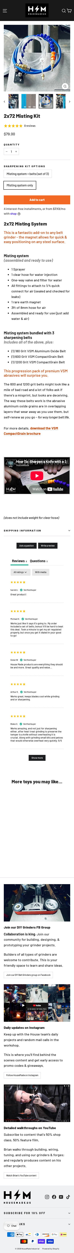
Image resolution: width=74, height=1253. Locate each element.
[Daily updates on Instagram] (37, 1003)
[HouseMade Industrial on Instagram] (47, 1196)
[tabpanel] (37, 666)
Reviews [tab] (19, 561)
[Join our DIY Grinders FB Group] (37, 903)
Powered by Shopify (50, 1248)
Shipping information (22, 530)
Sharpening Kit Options (24, 166)
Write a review (48, 545)
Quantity (12, 144)
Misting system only (20, 185)
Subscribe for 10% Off (25, 1213)
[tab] (38, 561)
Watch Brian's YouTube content (21, 1175)
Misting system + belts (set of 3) (28, 174)
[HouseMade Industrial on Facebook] (54, 1196)
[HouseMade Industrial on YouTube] (61, 1196)
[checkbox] (40, 572)
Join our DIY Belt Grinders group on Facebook (28, 975)
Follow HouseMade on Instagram (22, 1075)
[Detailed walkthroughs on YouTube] (37, 1103)
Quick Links (14, 1224)
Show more (37, 757)
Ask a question (26, 545)
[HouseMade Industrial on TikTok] (68, 1196)
